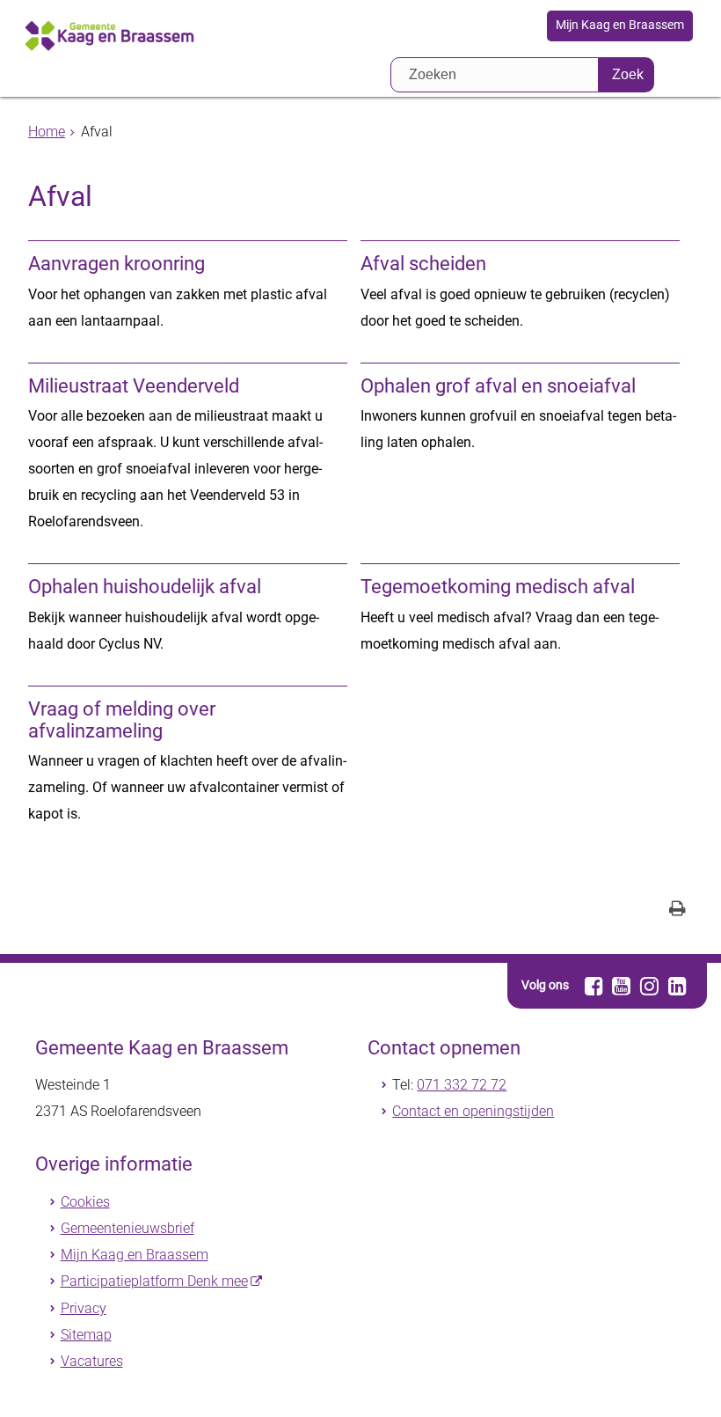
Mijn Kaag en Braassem (620, 25)
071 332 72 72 (461, 1084)
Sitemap (86, 1334)
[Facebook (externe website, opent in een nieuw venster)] (594, 985)
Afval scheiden (423, 264)
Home (46, 131)
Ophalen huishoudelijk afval (144, 587)
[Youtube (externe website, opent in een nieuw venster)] (622, 985)
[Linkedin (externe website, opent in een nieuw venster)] (677, 985)
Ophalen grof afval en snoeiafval (498, 386)
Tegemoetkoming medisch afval (497, 587)
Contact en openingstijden (473, 1111)
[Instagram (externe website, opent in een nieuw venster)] (649, 985)
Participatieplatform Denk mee (154, 1281)
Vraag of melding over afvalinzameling (121, 720)
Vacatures (92, 1361)
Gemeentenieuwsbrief (127, 1228)
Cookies (85, 1201)
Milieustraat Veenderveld (133, 386)
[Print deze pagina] (677, 910)
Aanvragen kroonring (116, 264)
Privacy (83, 1308)
